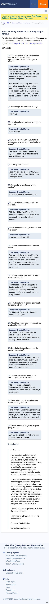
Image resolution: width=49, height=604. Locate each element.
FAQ (8, 587)
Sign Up (43, 4)
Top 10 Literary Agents (15, 564)
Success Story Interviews (21, 23)
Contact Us (10, 590)
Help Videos (11, 585)
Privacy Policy (11, 593)
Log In (33, 4)
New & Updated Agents (15, 558)
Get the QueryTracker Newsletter (24, 545)
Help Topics (10, 582)
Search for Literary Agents (16, 555)
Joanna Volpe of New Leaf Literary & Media (24, 43)
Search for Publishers (14, 573)
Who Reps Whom (13, 561)
